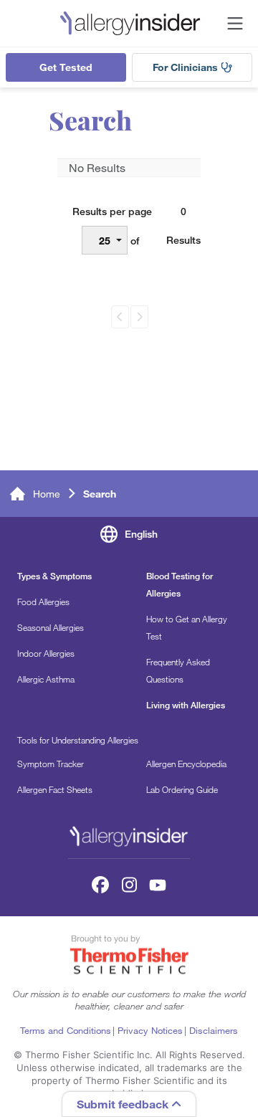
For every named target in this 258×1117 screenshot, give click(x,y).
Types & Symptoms (54, 576)
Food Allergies (43, 601)
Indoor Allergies (46, 653)
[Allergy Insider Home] (130, 23)
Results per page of (112, 226)
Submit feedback (124, 1104)
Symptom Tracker (50, 763)
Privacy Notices (150, 1030)
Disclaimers (213, 1030)
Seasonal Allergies (50, 627)
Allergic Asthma (46, 679)
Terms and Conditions (65, 1030)
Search (99, 494)
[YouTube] (157, 884)
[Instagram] (129, 884)
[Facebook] (100, 884)
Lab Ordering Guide (182, 789)
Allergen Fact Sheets (54, 789)
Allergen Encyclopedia (186, 763)
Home (46, 494)
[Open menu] (235, 23)
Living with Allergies (185, 705)
